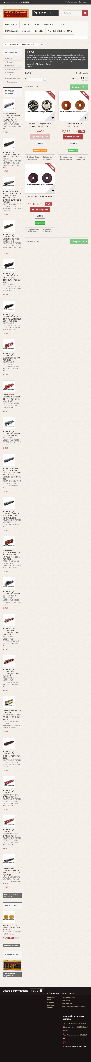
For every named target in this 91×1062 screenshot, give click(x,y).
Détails (29, 66)
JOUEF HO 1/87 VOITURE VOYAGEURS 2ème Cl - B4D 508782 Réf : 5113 (12, 155)
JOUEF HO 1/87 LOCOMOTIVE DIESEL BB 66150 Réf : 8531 (11, 594)
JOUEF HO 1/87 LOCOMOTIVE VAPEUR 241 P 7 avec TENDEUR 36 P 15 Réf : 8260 (12, 318)
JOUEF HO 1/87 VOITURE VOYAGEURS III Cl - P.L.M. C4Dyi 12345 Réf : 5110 (12, 515)
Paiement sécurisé (13, 78)
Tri (26, 79)
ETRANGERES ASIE (28, 44)
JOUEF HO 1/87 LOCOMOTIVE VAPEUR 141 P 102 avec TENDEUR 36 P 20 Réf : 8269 (12, 278)
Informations (11, 52)
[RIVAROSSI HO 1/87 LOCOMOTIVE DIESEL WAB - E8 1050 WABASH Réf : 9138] (9, 105)
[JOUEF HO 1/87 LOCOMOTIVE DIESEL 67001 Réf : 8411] (9, 423)
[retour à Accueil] (5, 44)
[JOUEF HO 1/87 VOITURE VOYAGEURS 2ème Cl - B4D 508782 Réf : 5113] (9, 144)
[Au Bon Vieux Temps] (16, 13)
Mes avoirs (66, 1000)
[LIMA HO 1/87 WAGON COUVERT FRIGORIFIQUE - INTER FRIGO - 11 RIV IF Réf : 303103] (9, 702)
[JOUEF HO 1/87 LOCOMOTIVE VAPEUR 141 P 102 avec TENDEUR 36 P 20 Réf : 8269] (9, 265)
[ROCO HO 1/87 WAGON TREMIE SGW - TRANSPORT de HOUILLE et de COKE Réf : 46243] (9, 542)
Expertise (10, 66)
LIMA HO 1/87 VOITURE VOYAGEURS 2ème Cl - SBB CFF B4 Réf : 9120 (12, 871)
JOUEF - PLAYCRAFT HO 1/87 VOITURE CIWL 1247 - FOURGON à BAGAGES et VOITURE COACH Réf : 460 (12, 473)
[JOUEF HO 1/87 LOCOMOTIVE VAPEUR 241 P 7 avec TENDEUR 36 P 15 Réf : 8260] (9, 306)
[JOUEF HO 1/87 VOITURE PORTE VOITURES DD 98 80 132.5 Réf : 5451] (9, 226)
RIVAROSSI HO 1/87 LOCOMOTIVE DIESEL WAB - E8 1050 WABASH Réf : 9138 (11, 116)
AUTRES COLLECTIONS (60, 30)
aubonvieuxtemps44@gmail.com (74, 1046)
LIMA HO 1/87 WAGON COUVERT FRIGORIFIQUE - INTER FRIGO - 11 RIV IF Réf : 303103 (12, 715)
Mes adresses (67, 1003)
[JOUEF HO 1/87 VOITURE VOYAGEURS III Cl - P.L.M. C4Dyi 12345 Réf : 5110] (9, 503)
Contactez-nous (71, 2)
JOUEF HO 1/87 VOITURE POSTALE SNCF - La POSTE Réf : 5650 (11, 755)
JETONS (39, 30)
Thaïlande (39, 64)
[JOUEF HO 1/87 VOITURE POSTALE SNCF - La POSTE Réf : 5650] (9, 743)
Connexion (83, 2)
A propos (50, 1002)
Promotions (11, 905)
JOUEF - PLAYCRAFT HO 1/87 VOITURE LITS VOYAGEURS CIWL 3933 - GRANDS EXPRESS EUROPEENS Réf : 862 (12, 196)
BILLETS (26, 24)
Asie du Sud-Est (56, 62)
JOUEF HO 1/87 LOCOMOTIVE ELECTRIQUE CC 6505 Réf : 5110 (11, 631)
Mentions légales (13, 69)
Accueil (9, 58)
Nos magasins (12, 82)
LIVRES (62, 24)
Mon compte (68, 993)
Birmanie (76, 62)
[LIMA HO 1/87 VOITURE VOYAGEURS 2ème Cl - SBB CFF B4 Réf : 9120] (9, 860)
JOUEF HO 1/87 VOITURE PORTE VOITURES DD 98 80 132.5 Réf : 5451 (11, 238)
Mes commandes (68, 997)
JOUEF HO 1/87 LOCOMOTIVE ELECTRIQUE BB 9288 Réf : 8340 (11, 357)
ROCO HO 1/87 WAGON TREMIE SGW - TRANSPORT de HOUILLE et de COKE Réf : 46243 (12, 554)
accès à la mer (44, 62)
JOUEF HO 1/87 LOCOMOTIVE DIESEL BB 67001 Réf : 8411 (11, 433)
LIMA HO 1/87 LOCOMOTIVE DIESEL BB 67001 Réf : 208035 (11, 397)
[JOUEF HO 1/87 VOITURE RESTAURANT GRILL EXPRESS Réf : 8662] (9, 782)
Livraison (10, 62)
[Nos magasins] (12, 965)
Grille (82, 80)
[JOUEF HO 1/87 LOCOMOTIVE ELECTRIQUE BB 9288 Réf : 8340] (9, 345)
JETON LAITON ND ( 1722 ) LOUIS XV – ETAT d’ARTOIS (12, 927)
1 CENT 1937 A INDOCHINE (40, 196)
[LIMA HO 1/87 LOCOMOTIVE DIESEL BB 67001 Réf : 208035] (9, 386)
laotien (72, 57)
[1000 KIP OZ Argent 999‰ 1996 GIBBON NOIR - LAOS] (40, 106)
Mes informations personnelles (73, 1006)
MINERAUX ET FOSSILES (17, 30)
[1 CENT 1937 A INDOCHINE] (40, 178)
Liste (86, 80)
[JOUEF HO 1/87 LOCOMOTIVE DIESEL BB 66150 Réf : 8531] (9, 583)
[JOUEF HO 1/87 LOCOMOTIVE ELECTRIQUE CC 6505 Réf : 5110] (9, 620)
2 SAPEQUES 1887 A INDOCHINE (73, 125)
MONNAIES (11, 24)
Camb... (48, 64)
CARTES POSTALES (45, 24)
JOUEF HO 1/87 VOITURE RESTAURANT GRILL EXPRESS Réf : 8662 (11, 794)
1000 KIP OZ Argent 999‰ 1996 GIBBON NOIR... (40, 125)
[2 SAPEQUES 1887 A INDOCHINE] (73, 106)
